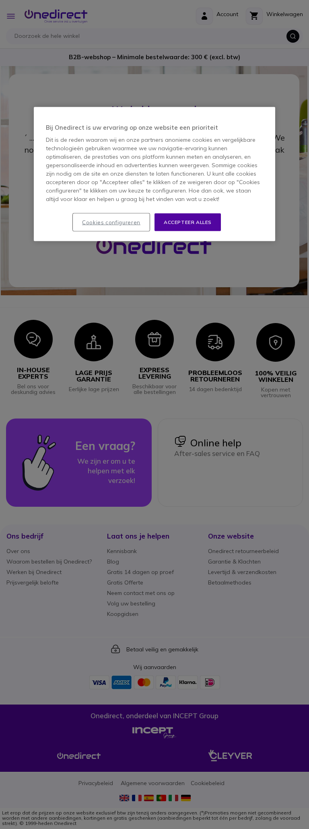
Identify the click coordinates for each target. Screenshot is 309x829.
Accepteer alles (188, 222)
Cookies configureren (111, 222)
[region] (154, 174)
